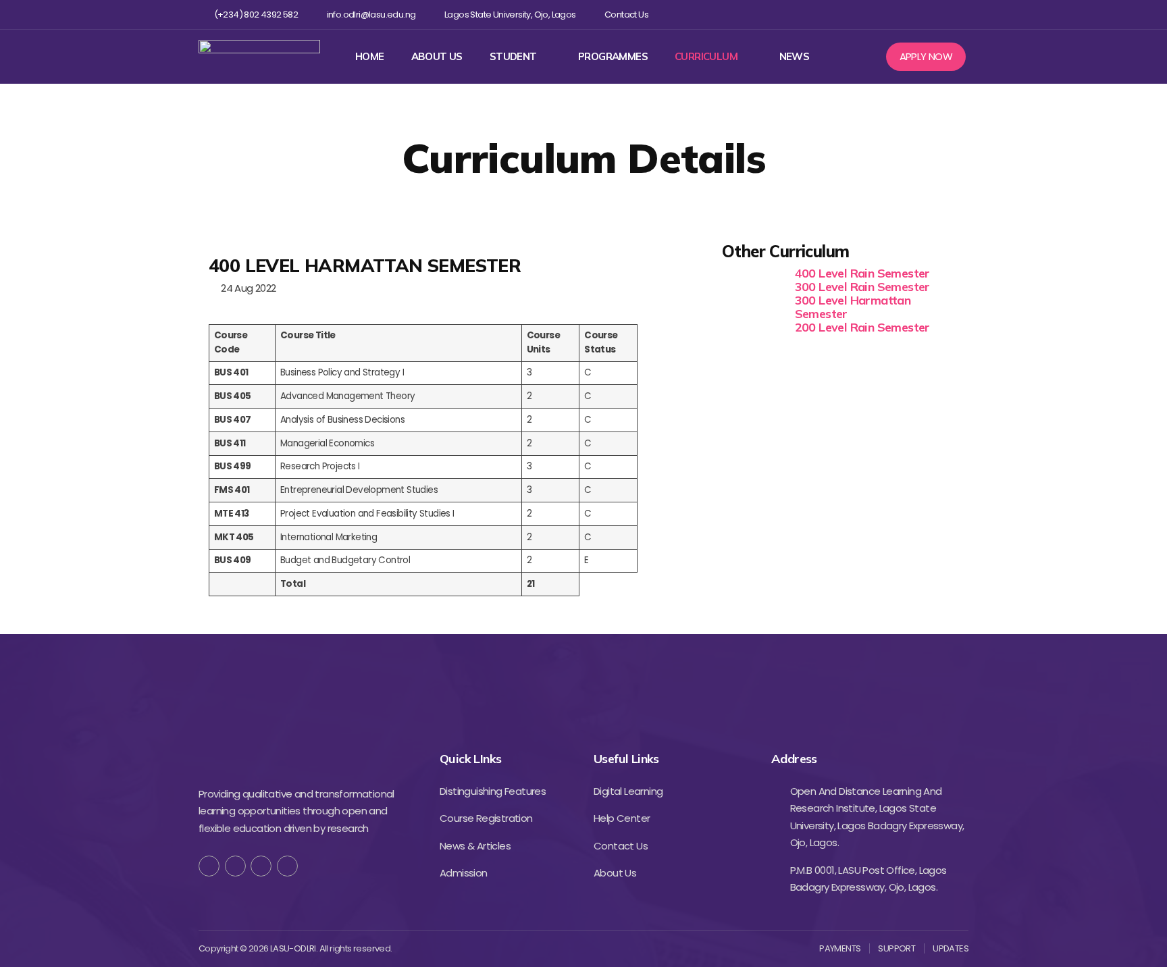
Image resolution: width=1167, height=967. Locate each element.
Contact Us (626, 14)
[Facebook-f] (209, 866)
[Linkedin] (938, 14)
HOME (369, 57)
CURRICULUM (706, 57)
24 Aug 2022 (246, 288)
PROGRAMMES (613, 57)
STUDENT (513, 57)
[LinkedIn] (287, 866)
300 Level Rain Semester (862, 286)
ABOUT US (437, 57)
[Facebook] (873, 14)
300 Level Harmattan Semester (853, 306)
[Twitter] (894, 14)
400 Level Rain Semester (862, 273)
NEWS (794, 57)
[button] (926, 57)
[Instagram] (917, 14)
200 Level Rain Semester (862, 327)
